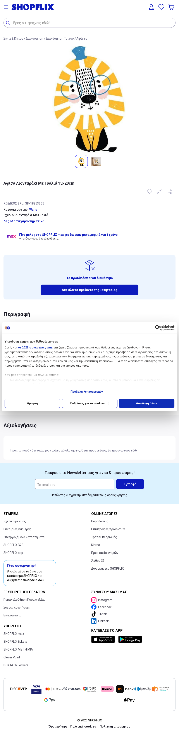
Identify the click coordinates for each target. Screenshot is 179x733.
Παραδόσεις (99, 521)
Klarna (95, 545)
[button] (6, 7)
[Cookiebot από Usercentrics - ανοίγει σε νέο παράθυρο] (155, 328)
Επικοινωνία (12, 615)
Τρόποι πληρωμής (104, 537)
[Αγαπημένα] (161, 7)
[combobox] (89, 23)
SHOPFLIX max (13, 633)
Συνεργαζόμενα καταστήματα (24, 537)
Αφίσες (81, 38)
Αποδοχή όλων (146, 403)
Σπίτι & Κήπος (13, 38)
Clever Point (11, 657)
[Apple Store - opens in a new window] (104, 639)
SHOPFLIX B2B (13, 545)
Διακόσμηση (34, 38)
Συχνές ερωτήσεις (16, 607)
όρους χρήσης (117, 495)
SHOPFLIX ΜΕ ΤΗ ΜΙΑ (18, 649)
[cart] (172, 7)
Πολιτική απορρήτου (115, 726)
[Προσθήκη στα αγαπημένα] (150, 191)
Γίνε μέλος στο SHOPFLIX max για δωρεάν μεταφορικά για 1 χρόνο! (69, 234)
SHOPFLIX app (13, 553)
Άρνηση (32, 403)
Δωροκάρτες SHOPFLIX (107, 568)
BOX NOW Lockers (15, 665)
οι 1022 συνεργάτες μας (35, 347)
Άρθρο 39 (98, 560)
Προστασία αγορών (104, 553)
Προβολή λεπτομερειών (87, 391)
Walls (33, 209)
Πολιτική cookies (83, 726)
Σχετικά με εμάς (14, 521)
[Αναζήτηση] (8, 23)
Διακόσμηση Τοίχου (60, 38)
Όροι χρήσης (58, 726)
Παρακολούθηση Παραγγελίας (24, 599)
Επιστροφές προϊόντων (108, 529)
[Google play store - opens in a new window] (130, 639)
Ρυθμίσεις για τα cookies (87, 403)
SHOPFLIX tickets (15, 641)
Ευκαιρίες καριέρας (17, 529)
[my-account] (151, 7)
